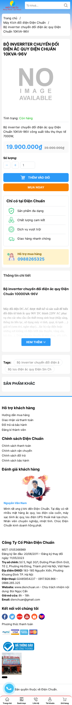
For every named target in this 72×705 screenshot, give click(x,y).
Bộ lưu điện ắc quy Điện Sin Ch (29, 369)
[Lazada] (42, 617)
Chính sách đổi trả (13, 455)
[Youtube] (27, 617)
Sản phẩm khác (19, 383)
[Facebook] (5, 617)
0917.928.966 (47, 579)
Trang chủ (10, 18)
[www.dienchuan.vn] (12, 5)
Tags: (7, 362)
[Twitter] (12, 617)
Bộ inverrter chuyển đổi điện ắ (38, 362)
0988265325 (31, 259)
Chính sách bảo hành (15, 460)
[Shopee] (34, 617)
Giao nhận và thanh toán (17, 420)
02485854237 (26, 579)
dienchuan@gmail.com (25, 599)
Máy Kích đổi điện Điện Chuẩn (24, 22)
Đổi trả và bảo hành (14, 425)
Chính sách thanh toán (16, 445)
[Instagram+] (20, 617)
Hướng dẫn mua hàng (16, 415)
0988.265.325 (11, 583)
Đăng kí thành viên (14, 430)
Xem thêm (34, 342)
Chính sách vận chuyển (17, 450)
